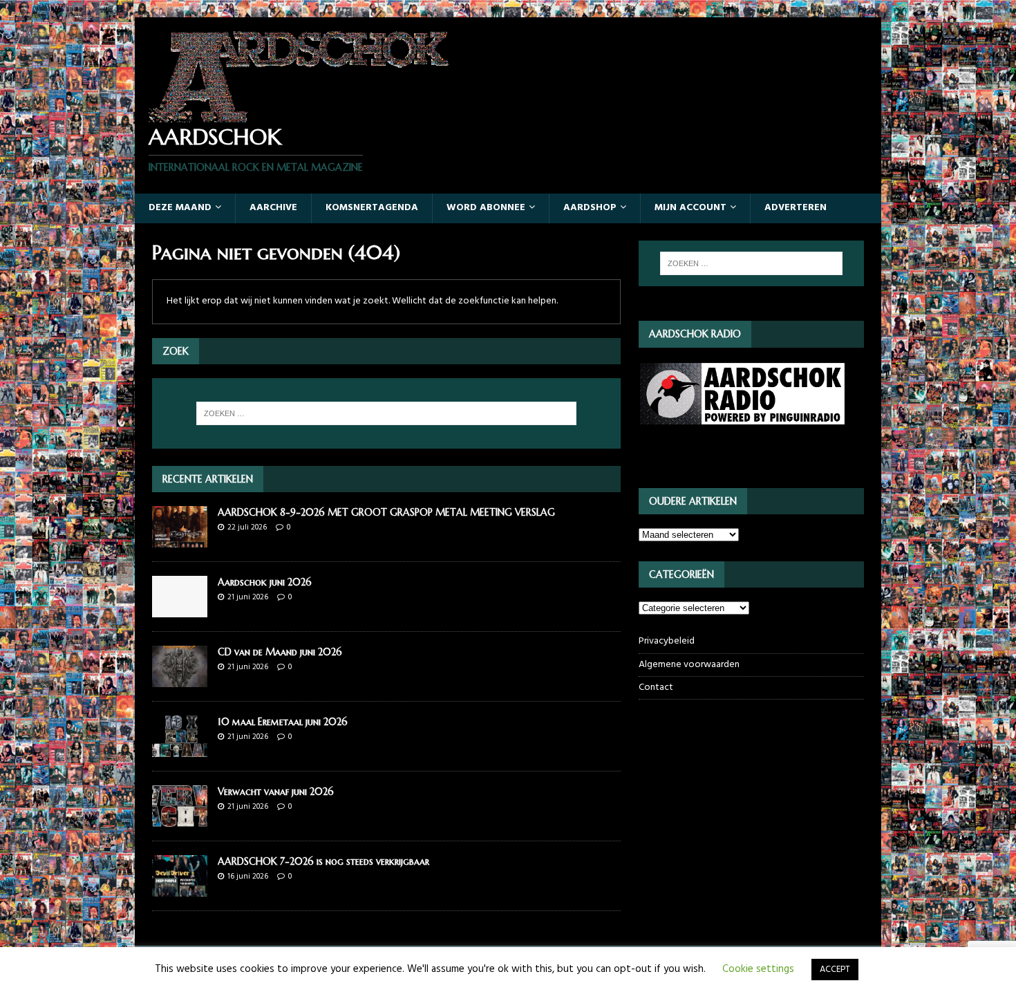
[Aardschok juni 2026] (179, 609)
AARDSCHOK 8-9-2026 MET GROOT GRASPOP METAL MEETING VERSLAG (386, 512)
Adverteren (795, 208)
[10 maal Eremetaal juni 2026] (179, 749)
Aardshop (590, 208)
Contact (656, 687)
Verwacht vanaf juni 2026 (276, 791)
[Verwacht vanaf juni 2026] (179, 819)
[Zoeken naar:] (386, 413)
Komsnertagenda (372, 208)
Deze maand (180, 208)
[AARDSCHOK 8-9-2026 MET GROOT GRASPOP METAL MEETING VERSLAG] (179, 539)
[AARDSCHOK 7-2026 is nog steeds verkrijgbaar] (179, 889)
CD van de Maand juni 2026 (280, 652)
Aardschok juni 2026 (265, 582)
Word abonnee (485, 208)
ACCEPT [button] (835, 969)
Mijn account (690, 208)
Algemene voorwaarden (689, 665)
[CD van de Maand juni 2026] (179, 679)
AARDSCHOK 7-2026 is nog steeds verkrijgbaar (323, 861)
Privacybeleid (667, 641)
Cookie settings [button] (758, 969)
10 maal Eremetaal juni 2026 (283, 721)
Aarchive (273, 208)
